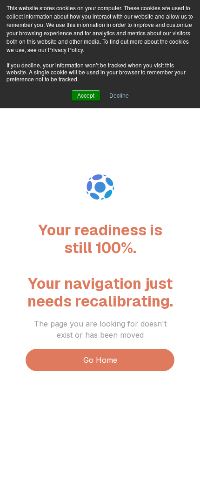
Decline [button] (119, 95)
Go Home (100, 360)
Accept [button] (85, 95)
